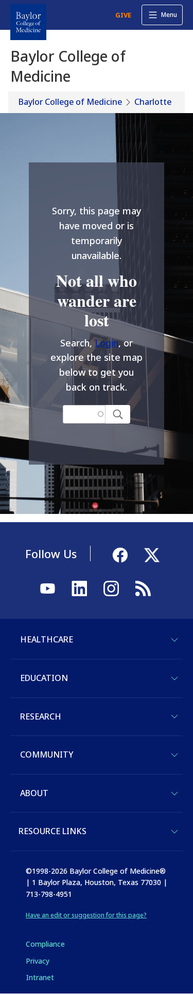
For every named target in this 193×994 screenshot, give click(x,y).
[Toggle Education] (174, 678)
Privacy (37, 961)
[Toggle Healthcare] (174, 640)
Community (46, 754)
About (34, 793)
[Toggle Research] (174, 716)
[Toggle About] (174, 793)
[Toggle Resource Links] (174, 831)
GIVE (123, 15)
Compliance (45, 944)
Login (106, 343)
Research (40, 716)
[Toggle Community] (174, 755)
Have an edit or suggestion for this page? (86, 915)
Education (44, 678)
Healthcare (46, 639)
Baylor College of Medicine (70, 101)
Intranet (40, 977)
